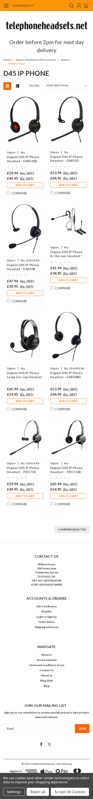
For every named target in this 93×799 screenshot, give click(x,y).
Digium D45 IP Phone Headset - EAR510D (23, 159)
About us (46, 675)
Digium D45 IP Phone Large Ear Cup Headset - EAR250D (24, 375)
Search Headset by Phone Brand (36, 59)
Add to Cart (25, 185)
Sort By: (34, 85)
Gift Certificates (46, 606)
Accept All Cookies (69, 791)
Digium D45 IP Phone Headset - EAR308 (23, 267)
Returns (47, 654)
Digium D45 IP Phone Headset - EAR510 (66, 159)
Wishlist (46, 611)
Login (39, 616)
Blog (46, 685)
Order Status (46, 622)
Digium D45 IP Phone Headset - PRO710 (23, 470)
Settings (14, 791)
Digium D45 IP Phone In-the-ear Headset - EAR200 (66, 254)
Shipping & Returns (46, 627)
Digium (65, 59)
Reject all (37, 791)
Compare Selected (72, 529)
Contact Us (47, 670)
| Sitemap (66, 763)
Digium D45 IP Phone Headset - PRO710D (66, 470)
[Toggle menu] (6, 7)
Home (7, 59)
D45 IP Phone (16, 63)
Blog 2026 (46, 680)
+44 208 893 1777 (23, 5)
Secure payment (47, 660)
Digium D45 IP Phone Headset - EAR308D (66, 375)
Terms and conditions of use (46, 665)
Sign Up (52, 616)
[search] (70, 5)
